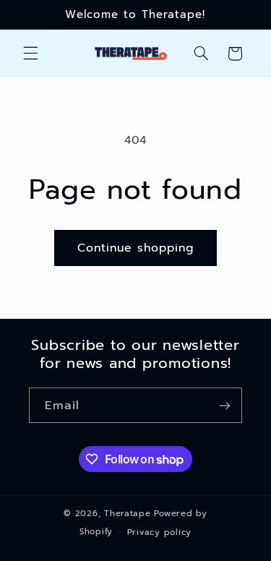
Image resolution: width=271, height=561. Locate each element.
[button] (30, 53)
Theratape (127, 513)
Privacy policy (159, 532)
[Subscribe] (224, 405)
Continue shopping (135, 248)
